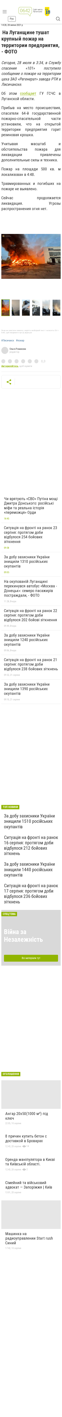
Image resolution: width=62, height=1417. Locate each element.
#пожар (20, 340)
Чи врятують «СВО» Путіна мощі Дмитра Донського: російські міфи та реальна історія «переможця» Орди (31, 505)
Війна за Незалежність (23, 935)
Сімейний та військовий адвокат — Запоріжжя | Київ (28, 1185)
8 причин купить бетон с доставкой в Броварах (26, 1138)
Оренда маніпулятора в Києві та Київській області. (30, 1162)
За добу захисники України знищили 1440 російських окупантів (29, 869)
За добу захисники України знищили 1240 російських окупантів (27, 640)
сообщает (28, 93)
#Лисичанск (7, 340)
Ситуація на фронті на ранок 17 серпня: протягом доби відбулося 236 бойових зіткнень (31, 894)
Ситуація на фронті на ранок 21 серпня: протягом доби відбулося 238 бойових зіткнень (31, 664)
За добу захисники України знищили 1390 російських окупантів (27, 689)
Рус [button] (12, 18)
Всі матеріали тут (31, 958)
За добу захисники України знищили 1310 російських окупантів (27, 562)
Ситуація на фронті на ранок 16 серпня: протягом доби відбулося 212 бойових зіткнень (31, 845)
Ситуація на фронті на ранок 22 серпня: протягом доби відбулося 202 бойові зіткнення (30, 615)
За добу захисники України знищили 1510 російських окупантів (29, 821)
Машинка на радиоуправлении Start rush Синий (29, 1238)
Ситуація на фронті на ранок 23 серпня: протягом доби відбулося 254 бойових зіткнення (30, 534)
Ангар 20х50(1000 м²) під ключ (26, 1116)
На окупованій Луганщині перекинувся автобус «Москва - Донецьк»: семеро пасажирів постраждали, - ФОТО (30, 588)
